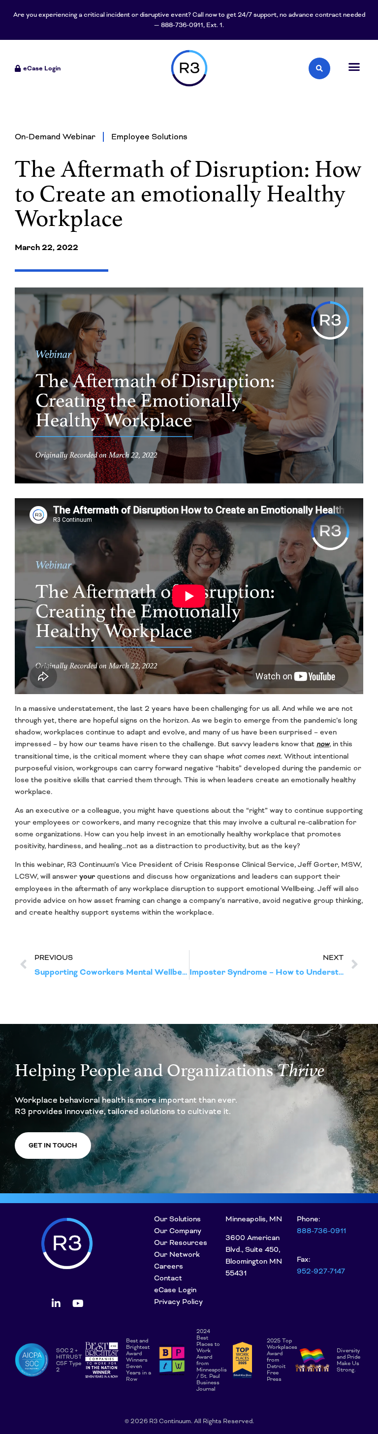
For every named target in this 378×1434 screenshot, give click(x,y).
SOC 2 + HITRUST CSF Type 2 (69, 1360)
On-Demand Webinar (55, 136)
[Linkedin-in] (56, 1303)
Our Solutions (177, 1218)
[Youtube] (78, 1303)
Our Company (177, 1230)
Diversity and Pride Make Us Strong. (348, 1360)
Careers (168, 1266)
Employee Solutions (149, 136)
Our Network (177, 1254)
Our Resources (180, 1242)
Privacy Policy (178, 1301)
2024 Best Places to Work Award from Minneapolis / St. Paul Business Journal (211, 1360)
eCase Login (175, 1289)
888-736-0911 (321, 1230)
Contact (168, 1278)
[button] (354, 67)
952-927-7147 (321, 1271)
